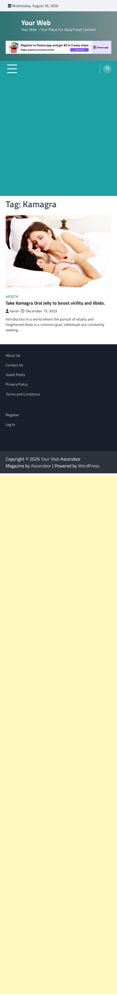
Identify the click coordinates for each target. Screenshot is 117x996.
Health (12, 296)
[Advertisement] (58, 137)
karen (14, 311)
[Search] (107, 69)
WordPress (88, 465)
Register (12, 415)
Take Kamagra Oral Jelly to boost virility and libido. (55, 303)
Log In (10, 424)
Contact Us (14, 365)
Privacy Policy (17, 384)
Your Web (36, 22)
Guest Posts (15, 374)
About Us (13, 355)
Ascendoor (41, 465)
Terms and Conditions (23, 394)
